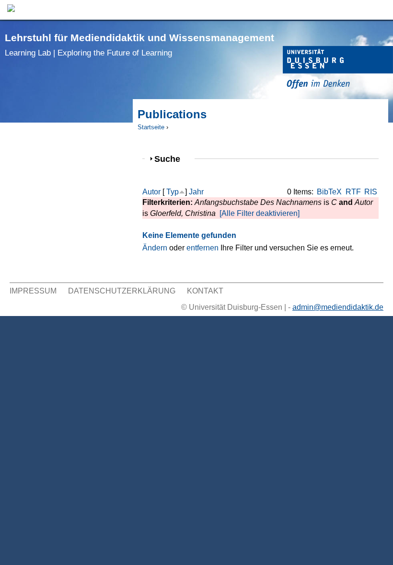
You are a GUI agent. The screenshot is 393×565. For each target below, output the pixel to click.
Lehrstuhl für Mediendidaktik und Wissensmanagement (139, 44)
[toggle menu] (381, 9)
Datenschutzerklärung (121, 291)
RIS (370, 192)
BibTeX (329, 192)
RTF (353, 192)
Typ (172, 192)
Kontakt (205, 291)
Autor (151, 192)
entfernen (202, 248)
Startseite (151, 127)
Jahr (196, 192)
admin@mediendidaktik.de (337, 307)
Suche (171, 159)
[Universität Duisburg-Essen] (338, 68)
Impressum (33, 291)
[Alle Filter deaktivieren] (260, 213)
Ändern (154, 248)
